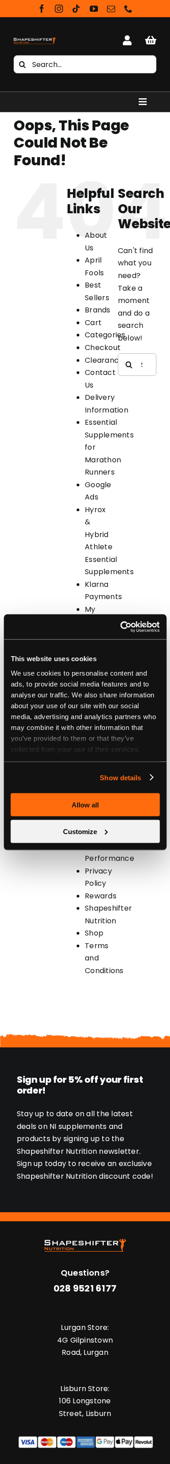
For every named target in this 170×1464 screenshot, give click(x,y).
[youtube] (94, 9)
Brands (97, 310)
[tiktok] (76, 9)
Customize (80, 831)
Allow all (85, 805)
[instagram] (59, 9)
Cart (93, 322)
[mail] (111, 9)
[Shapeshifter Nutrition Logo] (35, 39)
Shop (94, 933)
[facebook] (42, 9)
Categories (105, 335)
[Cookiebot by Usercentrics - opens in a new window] (121, 627)
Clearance (104, 360)
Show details (120, 777)
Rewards (101, 896)
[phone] (128, 9)
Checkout (103, 347)
